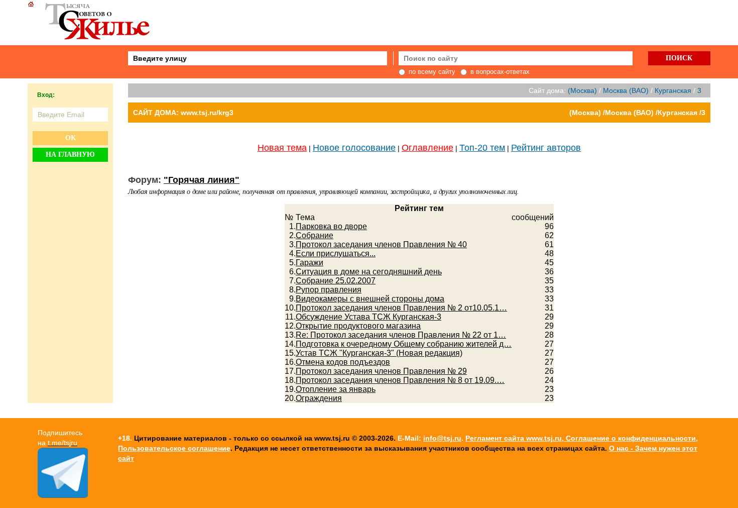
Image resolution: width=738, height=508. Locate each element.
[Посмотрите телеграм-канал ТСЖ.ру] (63, 495)
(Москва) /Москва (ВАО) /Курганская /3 (637, 113)
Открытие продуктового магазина (358, 326)
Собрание (314, 235)
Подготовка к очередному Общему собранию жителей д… (404, 344)
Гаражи (309, 262)
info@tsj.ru (442, 438)
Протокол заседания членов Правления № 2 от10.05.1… (401, 307)
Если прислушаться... (336, 253)
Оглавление (427, 148)
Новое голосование (354, 148)
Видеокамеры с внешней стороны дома (370, 298)
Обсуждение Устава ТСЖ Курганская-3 (368, 317)
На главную (70, 154)
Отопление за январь (336, 389)
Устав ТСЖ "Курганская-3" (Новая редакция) (379, 353)
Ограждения (319, 398)
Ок (70, 138)
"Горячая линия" (201, 180)
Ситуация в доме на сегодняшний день (369, 271)
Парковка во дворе (331, 226)
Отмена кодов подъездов (343, 362)
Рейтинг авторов (546, 148)
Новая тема (282, 148)
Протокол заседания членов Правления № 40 (381, 244)
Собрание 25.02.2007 (336, 280)
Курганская (673, 90)
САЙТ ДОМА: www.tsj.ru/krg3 (183, 113)
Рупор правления (328, 289)
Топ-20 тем (482, 148)
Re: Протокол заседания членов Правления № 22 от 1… (401, 335)
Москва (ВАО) (626, 90)
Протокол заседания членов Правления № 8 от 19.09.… (400, 380)
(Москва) (582, 90)
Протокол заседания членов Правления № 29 (381, 371)
